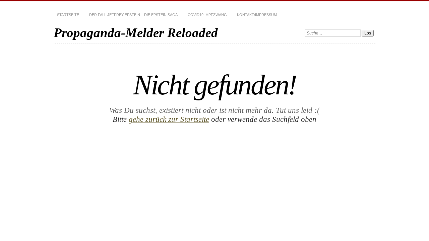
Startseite (68, 15)
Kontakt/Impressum (257, 15)
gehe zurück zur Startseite (169, 119)
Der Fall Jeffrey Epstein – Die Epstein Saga (133, 15)
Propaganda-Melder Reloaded (136, 32)
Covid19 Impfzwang (207, 15)
